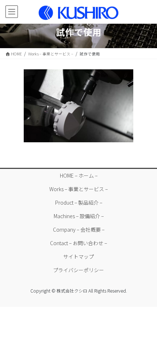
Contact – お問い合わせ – (78, 243)
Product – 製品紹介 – (78, 202)
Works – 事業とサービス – (78, 189)
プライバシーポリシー (78, 270)
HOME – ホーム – (78, 175)
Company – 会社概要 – (78, 229)
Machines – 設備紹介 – (79, 216)
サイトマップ (78, 256)
